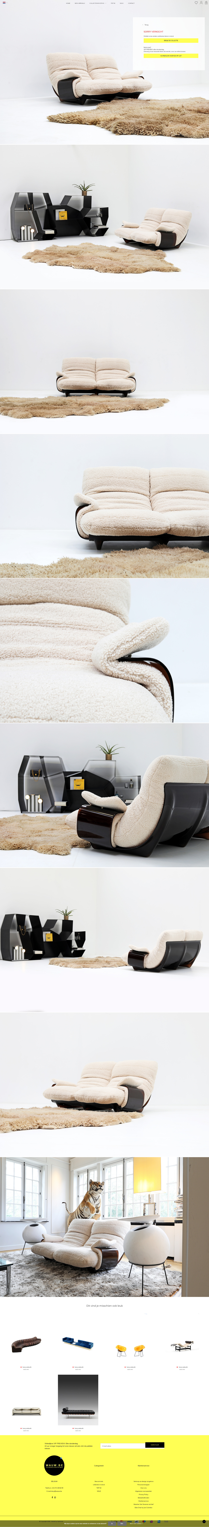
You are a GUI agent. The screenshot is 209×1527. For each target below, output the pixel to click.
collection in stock (96, 3)
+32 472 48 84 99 (57, 1488)
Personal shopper (143, 1485)
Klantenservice (144, 1501)
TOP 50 (113, 3)
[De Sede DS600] (26, 1338)
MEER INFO (26, 1369)
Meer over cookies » (136, 1523)
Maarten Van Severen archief (143, 1504)
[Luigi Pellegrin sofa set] (78, 1338)
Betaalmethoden (143, 1498)
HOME (68, 3)
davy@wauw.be (56, 1491)
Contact (131, 3)
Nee (122, 1523)
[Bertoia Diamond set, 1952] (130, 1338)
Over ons (144, 1488)
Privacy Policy (143, 1494)
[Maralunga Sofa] (26, 1400)
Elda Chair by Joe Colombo (143, 1507)
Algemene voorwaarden (143, 1491)
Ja (112, 1523)
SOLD (121, 3)
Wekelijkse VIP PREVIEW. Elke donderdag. (69, 1446)
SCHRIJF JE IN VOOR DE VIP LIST (171, 56)
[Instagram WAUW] (55, 1497)
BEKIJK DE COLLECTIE (171, 40)
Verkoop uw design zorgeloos (143, 1481)
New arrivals (80, 3)
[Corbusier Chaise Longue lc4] (182, 1338)
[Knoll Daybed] (78, 1400)
